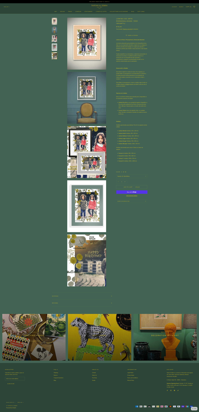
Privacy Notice (130, 375)
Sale (132, 11)
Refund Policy (130, 380)
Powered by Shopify (11, 407)
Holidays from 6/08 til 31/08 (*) (99, 1)
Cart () (188, 6)
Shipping (55, 296)
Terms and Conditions (132, 378)
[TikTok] (178, 390)
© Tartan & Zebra (11, 405)
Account (174, 6)
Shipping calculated (127, 29)
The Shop (94, 378)
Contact (94, 372)
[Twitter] (123, 171)
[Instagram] (170, 390)
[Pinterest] (125, 171)
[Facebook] (121, 171)
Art (55, 11)
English (6, 6)
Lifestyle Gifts (101, 11)
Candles (78, 11)
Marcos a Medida (125, 84)
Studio (93, 380)
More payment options (131, 195)
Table (70, 11)
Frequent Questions (58, 378)
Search (181, 6)
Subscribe (11, 383)
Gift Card (141, 11)
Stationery (89, 11)
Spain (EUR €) (10, 402)
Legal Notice (130, 372)
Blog (55, 380)
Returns (55, 303)
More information (123, 201)
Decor (62, 11)
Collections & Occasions (119, 11)
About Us (94, 375)
